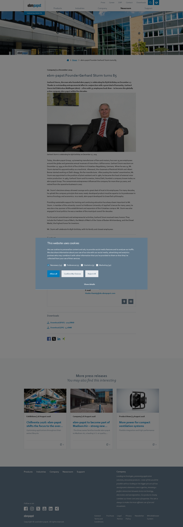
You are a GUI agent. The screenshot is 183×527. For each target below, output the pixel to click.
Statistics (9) (89, 265)
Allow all (53, 274)
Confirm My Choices (72, 274)
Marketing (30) (105, 265)
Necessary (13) (56, 265)
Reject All (92, 274)
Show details (89, 284)
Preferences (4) (73, 265)
